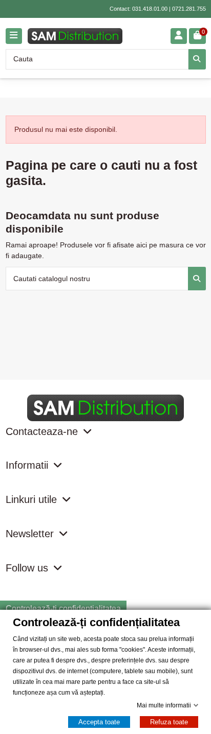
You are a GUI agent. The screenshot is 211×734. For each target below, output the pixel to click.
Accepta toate (99, 722)
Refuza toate (169, 722)
